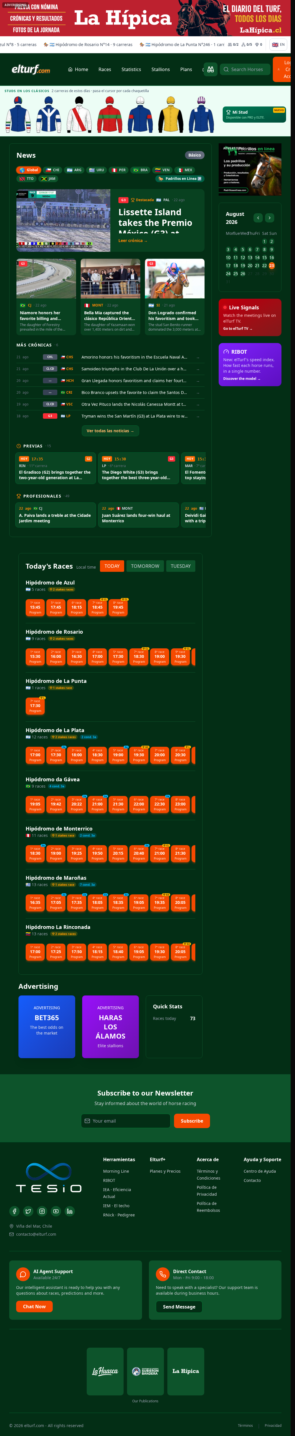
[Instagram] (42, 1211)
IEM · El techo (116, 1205)
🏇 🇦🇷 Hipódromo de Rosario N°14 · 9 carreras (77, 44)
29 (264, 273)
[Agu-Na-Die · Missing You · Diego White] (79, 114)
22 (264, 265)
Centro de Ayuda (260, 1171)
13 (250, 257)
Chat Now (34, 1306)
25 (235, 273)
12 (243, 257)
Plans (186, 69)
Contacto (252, 1180)
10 (228, 257)
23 (271, 265)
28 (257, 273)
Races (105, 69)
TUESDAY (181, 566)
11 (235, 257)
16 (271, 257)
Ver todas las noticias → (110, 430)
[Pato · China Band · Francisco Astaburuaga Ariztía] (170, 114)
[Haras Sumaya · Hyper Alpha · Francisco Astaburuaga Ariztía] (109, 114)
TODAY (112, 566)
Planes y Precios (165, 1171)
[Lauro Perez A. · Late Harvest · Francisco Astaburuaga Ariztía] (201, 114)
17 (228, 265)
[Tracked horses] (211, 69)
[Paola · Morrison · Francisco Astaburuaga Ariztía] (140, 114)
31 (228, 281)
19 (243, 265)
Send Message (179, 1307)
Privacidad (273, 1425)
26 (243, 273)
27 (250, 273)
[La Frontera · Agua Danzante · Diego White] (48, 114)
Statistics (131, 69)
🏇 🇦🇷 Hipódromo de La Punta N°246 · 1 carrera (174, 44)
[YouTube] (56, 1211)
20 (250, 265)
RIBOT (109, 1180)
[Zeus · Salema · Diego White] (18, 114)
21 (257, 265)
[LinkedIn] (70, 1211)
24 (228, 273)
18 (235, 265)
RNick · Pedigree (119, 1215)
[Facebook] (14, 1211)
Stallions (161, 69)
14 (257, 257)
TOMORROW (145, 566)
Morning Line (116, 1171)
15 (264, 257)
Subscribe (192, 1121)
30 (271, 273)
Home (81, 69)
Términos (245, 1425)
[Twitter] (28, 1211)
